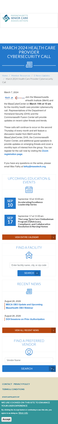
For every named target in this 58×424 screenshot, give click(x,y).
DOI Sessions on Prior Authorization (25, 319)
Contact (7, 384)
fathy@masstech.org (35, 166)
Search (29, 273)
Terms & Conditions (13, 389)
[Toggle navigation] (50, 18)
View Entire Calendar (27, 237)
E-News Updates (42, 75)
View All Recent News (27, 330)
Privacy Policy (22, 384)
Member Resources (20, 75)
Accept (6, 419)
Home (5, 75)
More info (23, 413)
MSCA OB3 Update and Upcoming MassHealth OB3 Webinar (24, 306)
